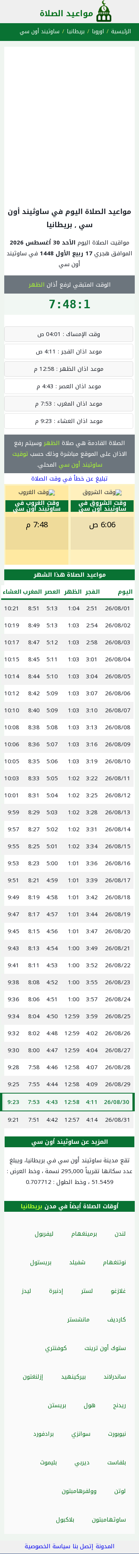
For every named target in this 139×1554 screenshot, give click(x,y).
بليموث (48, 1462)
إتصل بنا (83, 1546)
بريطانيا (76, 31)
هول (89, 1405)
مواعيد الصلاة (66, 13)
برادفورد (43, 1433)
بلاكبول (65, 1519)
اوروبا (98, 31)
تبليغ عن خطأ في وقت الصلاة (69, 478)
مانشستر (78, 1319)
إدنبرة (56, 1291)
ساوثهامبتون (109, 1519)
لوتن (120, 1491)
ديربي (82, 1462)
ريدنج (119, 1405)
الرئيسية (121, 31)
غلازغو (118, 1291)
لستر (87, 1291)
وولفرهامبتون (79, 1491)
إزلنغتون (33, 1376)
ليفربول (44, 1233)
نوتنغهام (114, 1262)
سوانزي (80, 1433)
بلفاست (116, 1462)
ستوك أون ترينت (105, 1348)
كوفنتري (56, 1348)
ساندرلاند (114, 1376)
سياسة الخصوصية (47, 1546)
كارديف (116, 1319)
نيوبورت (117, 1433)
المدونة (105, 1546)
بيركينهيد (73, 1376)
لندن (120, 1233)
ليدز (26, 1291)
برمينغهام (84, 1233)
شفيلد (77, 1262)
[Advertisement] (69, 125)
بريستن (57, 1405)
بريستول (40, 1262)
